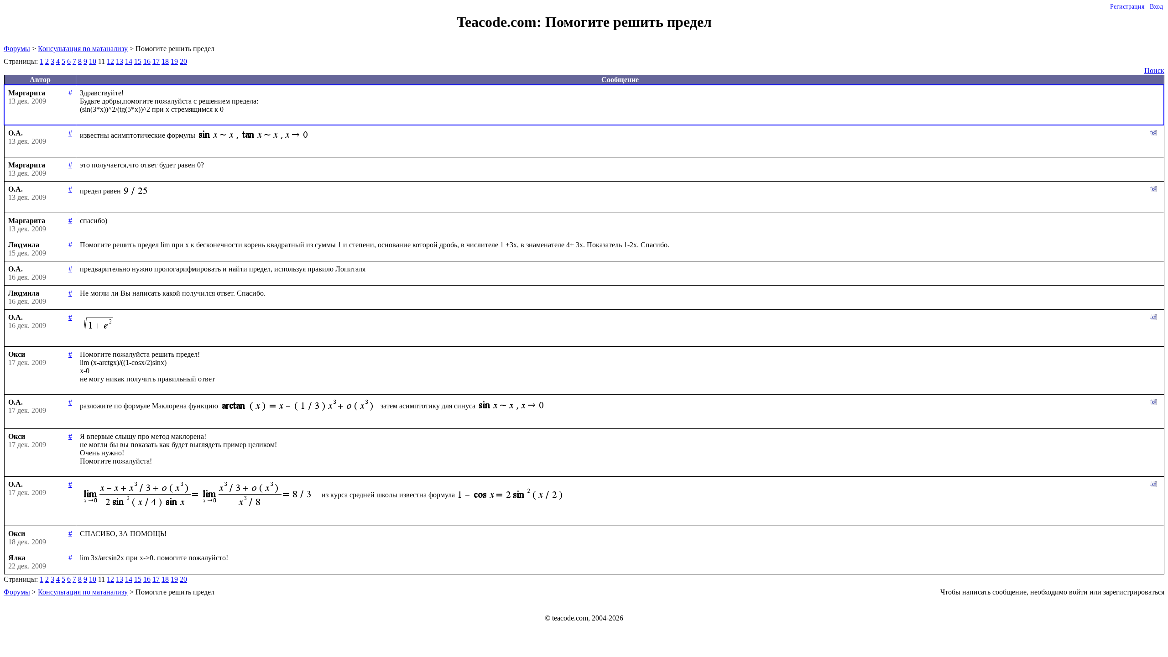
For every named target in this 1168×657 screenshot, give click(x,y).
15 (137, 61)
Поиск (1154, 70)
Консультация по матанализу (83, 48)
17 (156, 61)
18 (165, 61)
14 (128, 61)
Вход (1156, 6)
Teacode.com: (501, 22)
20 (183, 61)
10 (92, 61)
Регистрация (1127, 6)
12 (110, 61)
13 (119, 61)
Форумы (17, 48)
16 (147, 61)
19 (174, 61)
